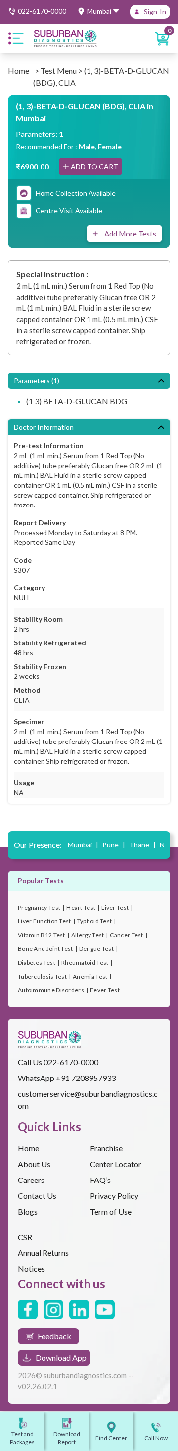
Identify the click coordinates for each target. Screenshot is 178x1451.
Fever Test (105, 990)
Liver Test (115, 907)
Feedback (54, 1336)
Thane (142, 845)
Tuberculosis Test (42, 976)
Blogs (28, 1211)
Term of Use (111, 1211)
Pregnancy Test (39, 907)
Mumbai (83, 845)
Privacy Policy (114, 1195)
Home (18, 70)
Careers (31, 1179)
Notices (31, 1268)
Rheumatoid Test (85, 962)
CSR (25, 1237)
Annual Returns (43, 1252)
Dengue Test (96, 948)
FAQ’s (100, 1179)
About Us (34, 1164)
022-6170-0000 (71, 1062)
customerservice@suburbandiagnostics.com (88, 1099)
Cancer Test (126, 935)
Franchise (106, 1148)
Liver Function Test (44, 921)
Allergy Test (87, 935)
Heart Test (80, 907)
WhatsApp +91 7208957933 (67, 1077)
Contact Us (37, 1195)
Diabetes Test (36, 962)
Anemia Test (90, 976)
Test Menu (59, 70)
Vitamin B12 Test (41, 935)
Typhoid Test (94, 921)
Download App (61, 1357)
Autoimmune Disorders (51, 990)
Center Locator (115, 1164)
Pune (113, 845)
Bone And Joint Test (45, 948)
